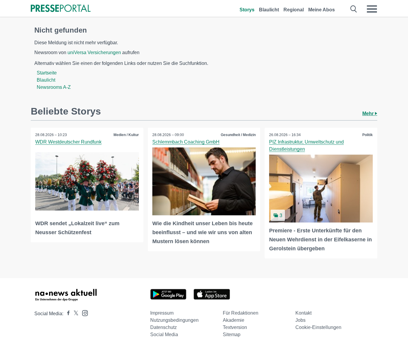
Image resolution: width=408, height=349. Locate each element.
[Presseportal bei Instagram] (83, 312)
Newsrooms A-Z (54, 87)
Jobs (300, 320)
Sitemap (231, 334)
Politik (367, 135)
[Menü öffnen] (371, 9)
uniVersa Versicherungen (94, 52)
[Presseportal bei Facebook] (66, 313)
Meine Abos (321, 9)
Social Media (164, 334)
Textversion (235, 327)
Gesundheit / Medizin (238, 135)
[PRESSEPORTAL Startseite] (61, 9)
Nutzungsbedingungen (174, 320)
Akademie (233, 320)
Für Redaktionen (240, 313)
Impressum (162, 313)
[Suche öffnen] (354, 9)
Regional (293, 9)
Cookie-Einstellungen (318, 327)
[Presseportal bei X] (74, 313)
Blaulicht (269, 9)
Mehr (368, 113)
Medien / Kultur (126, 135)
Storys (247, 9)
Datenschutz (163, 327)
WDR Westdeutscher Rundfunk (68, 141)
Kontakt (303, 313)
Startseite (47, 72)
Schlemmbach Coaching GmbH (186, 141)
